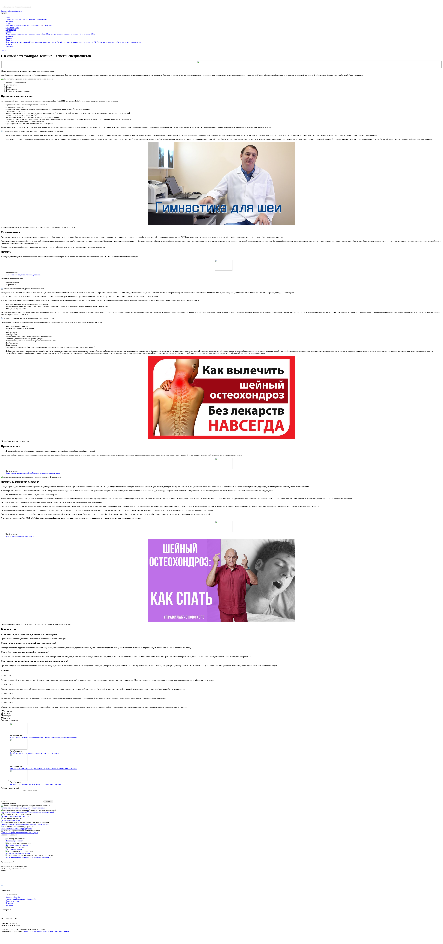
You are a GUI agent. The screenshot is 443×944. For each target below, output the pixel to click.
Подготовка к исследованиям (17, 42)
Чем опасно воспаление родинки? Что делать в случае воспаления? (27, 812)
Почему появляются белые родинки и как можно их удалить (25, 824)
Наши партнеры (40, 19)
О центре (9, 19)
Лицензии (17, 19)
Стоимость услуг (12, 28)
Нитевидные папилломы (11, 820)
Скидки (9, 38)
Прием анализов (20, 26)
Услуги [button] (8, 23)
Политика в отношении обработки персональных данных (119, 42)
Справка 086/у (89, 34)
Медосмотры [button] (11, 30)
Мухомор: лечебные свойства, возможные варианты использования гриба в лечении (43, 769)
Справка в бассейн (13, 897)
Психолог (48, 26)
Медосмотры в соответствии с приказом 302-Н (64, 34)
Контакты (9, 46)
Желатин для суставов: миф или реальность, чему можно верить (35, 784)
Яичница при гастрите (14, 841)
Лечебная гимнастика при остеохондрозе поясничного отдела (34, 753)
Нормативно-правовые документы (43, 42)
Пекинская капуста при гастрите (18, 853)
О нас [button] (8, 17)
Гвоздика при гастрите (14, 849)
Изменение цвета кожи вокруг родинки (16, 829)
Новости (9, 44)
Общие (8, 32)
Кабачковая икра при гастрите (17, 845)
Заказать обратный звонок (11, 11)
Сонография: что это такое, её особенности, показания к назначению (33, 473)
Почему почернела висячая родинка (15, 816)
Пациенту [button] (9, 40)
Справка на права (12, 901)
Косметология (32, 26)
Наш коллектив (28, 19)
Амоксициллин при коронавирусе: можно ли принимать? (28, 857)
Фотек (41, 26)
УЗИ (7, 26)
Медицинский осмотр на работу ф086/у (21, 899)
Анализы (9, 36)
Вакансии (9, 21)
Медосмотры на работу (37, 34)
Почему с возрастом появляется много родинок (19, 833)
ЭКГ (11, 26)
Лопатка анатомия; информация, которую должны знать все (24, 808)
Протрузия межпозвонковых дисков (20, 536)
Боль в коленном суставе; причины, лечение (23, 275)
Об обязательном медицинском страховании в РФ (76, 42)
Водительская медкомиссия (16, 34)
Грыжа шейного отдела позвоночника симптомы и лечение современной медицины (43, 737)
